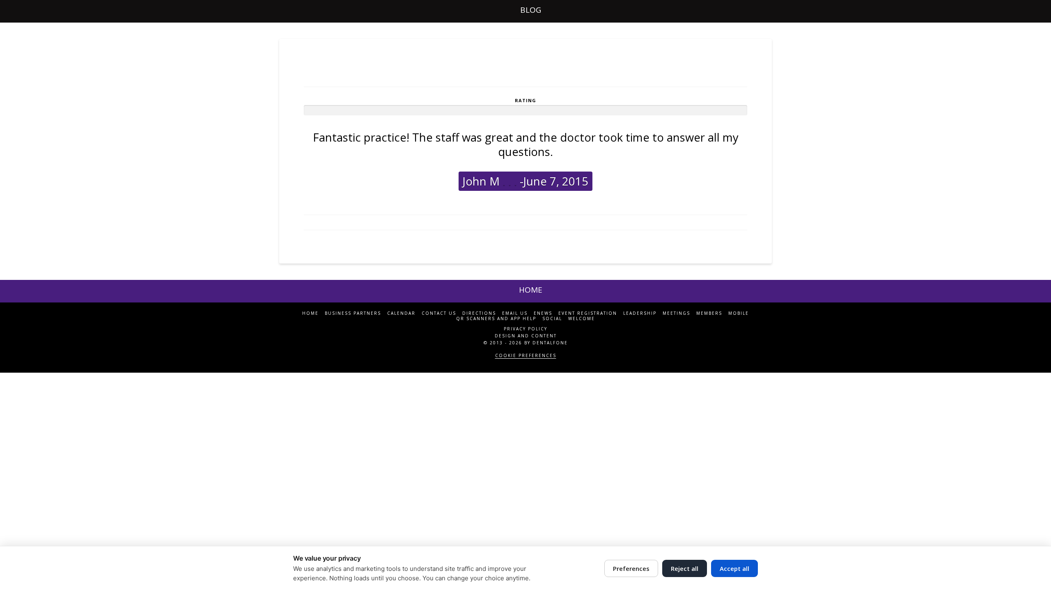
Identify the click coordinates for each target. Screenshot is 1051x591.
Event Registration (587, 313)
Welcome (581, 318)
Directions (479, 313)
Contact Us (439, 313)
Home (310, 313)
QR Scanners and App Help (496, 318)
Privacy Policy (525, 329)
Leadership (639, 313)
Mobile (738, 313)
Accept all (734, 568)
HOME (530, 289)
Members (709, 313)
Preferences (631, 568)
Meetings (676, 313)
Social (552, 318)
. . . (508, 181)
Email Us (515, 313)
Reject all (684, 568)
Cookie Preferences (525, 355)
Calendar (401, 313)
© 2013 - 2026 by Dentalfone (526, 343)
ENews (543, 313)
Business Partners (353, 313)
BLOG (530, 10)
